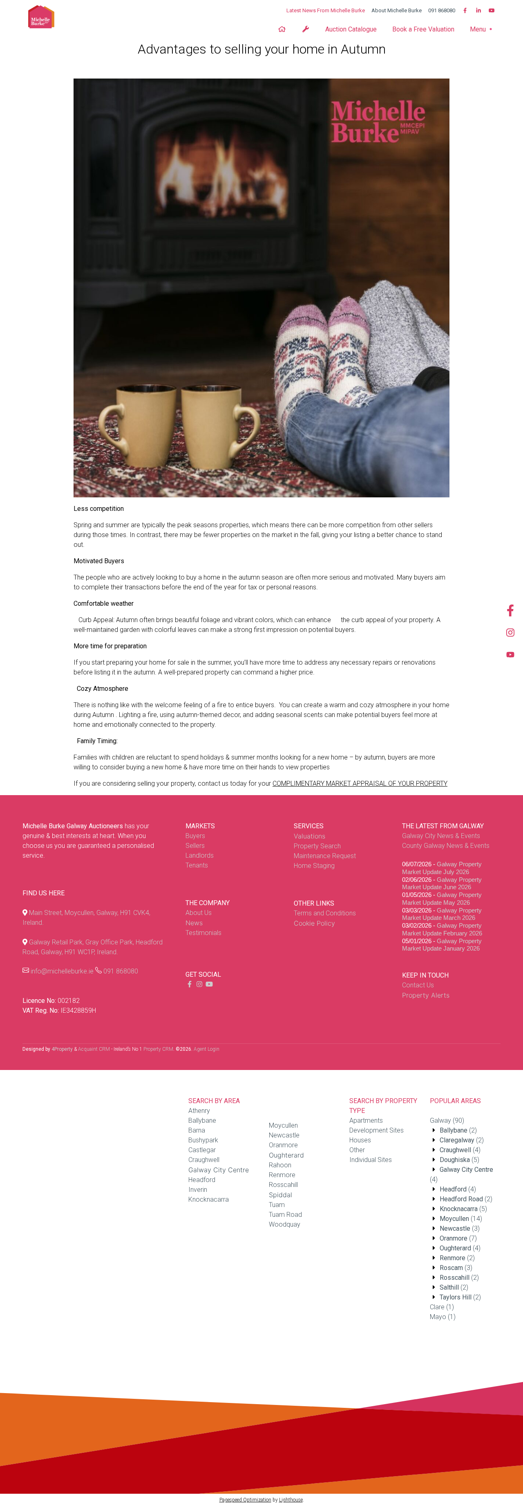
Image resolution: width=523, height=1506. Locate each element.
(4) (460, 1150)
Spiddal (280, 1195)
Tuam (277, 1205)
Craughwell (203, 1160)
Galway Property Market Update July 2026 (442, 868)
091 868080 (441, 10)
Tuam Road (285, 1214)
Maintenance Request (325, 856)
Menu (478, 29)
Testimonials (203, 933)
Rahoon (280, 1165)
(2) (458, 1130)
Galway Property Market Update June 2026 (442, 883)
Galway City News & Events (441, 836)
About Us (199, 913)
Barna (196, 1130)
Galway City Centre (218, 1170)
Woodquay (284, 1224)
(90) (447, 1120)
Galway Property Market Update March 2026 (442, 914)
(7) (458, 1238)
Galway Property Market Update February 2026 (442, 929)
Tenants (197, 865)
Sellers (195, 846)
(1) (442, 1307)
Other (357, 1150)
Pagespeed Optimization (245, 1500)
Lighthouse (291, 1500)
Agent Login (206, 1049)
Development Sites (376, 1130)
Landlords (200, 855)
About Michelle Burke (396, 10)
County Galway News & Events (445, 846)
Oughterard (286, 1155)
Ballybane (202, 1120)
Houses (360, 1140)
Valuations (309, 836)
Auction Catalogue (351, 29)
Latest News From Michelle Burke (325, 10)
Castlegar (202, 1150)
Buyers (195, 836)
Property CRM (158, 1049)
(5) (459, 1160)
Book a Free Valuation (423, 29)
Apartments (366, 1120)
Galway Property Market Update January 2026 (442, 944)
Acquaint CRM (94, 1049)
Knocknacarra (208, 1199)
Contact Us (418, 985)
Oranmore (283, 1145)
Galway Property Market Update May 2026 (442, 898)
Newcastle (284, 1135)
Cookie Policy (314, 923)
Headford (201, 1180)
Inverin (197, 1190)
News (194, 923)
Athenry (199, 1111)
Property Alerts (425, 995)
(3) (460, 1228)
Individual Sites (370, 1160)
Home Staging (314, 866)
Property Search (317, 846)
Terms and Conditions (325, 913)
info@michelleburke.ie (62, 971)
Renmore (282, 1175)
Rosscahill (283, 1185)
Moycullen (283, 1125)
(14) (461, 1219)
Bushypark (203, 1140)
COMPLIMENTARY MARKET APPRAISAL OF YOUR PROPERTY (360, 783)
